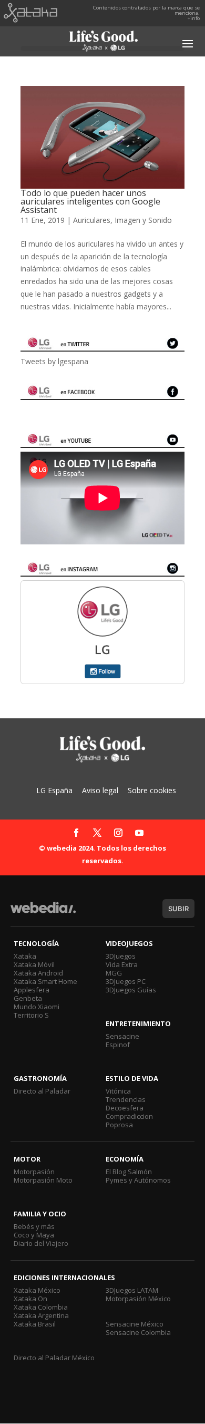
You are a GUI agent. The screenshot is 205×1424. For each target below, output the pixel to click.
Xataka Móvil (34, 964)
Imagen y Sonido (143, 220)
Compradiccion (129, 1116)
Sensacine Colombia (138, 1332)
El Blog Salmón (129, 1171)
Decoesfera (125, 1108)
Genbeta (28, 998)
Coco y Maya (34, 1235)
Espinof (118, 1044)
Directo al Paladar (42, 1091)
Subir (178, 908)
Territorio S (31, 1015)
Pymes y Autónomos (138, 1180)
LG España (54, 790)
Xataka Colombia (41, 1307)
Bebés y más (34, 1226)
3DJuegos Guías (131, 990)
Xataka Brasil (35, 1324)
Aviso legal (100, 790)
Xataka (25, 956)
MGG (114, 973)
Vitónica (118, 1091)
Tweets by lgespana (54, 361)
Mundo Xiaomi (36, 1006)
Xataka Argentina (41, 1315)
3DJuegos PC (126, 981)
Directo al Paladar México (54, 1357)
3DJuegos (121, 956)
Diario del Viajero (41, 1243)
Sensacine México (134, 1324)
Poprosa (119, 1124)
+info (194, 18)
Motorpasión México (138, 1298)
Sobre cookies (152, 790)
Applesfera (31, 990)
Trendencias (126, 1099)
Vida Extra (122, 964)
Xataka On (30, 1298)
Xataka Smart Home (45, 981)
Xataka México (37, 1290)
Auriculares (91, 220)
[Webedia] (43, 912)
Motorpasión (34, 1171)
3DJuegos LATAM (132, 1290)
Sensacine (122, 1036)
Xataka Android (38, 973)
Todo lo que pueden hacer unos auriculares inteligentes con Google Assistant (90, 201)
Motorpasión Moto (43, 1180)
